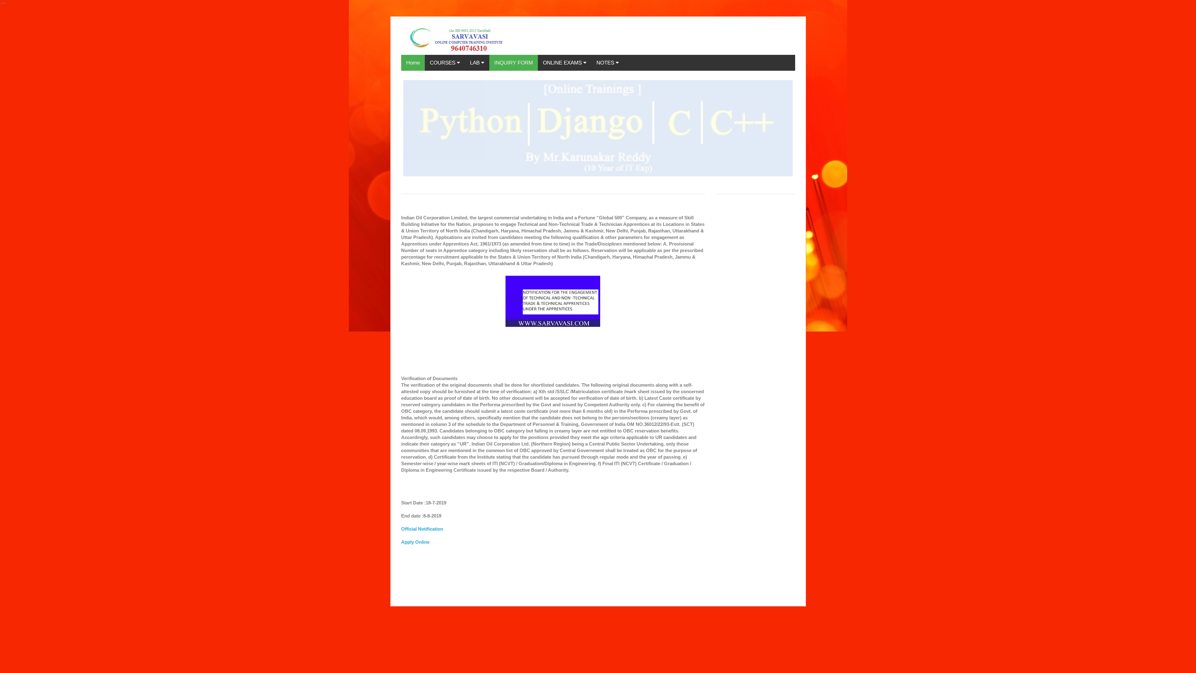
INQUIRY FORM (513, 63)
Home (413, 63)
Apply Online (415, 542)
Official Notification (422, 529)
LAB (475, 63)
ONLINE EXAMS (563, 63)
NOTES (606, 63)
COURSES (443, 63)
